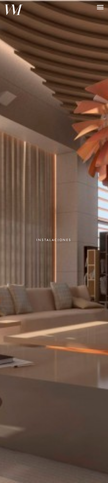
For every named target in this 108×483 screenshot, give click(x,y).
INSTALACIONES (53, 240)
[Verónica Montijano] (14, 10)
